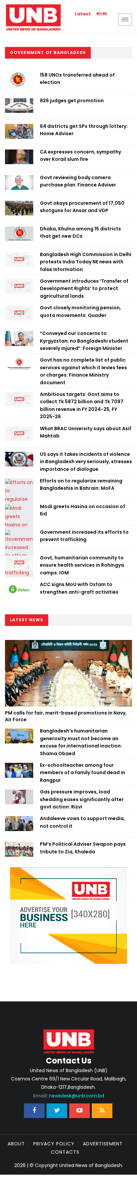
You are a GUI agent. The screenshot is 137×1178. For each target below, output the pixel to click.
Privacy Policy (53, 1143)
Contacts (65, 1152)
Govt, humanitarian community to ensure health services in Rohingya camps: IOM (82, 565)
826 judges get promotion (72, 100)
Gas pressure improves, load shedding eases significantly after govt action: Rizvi (82, 799)
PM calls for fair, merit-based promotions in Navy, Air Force (66, 716)
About (16, 1143)
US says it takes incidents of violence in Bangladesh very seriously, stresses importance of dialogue (86, 461)
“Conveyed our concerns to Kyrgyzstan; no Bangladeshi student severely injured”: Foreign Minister (84, 341)
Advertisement (103, 1143)
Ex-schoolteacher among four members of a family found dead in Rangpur (82, 772)
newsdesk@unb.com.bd (68, 1095)
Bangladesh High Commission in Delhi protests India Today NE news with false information (85, 262)
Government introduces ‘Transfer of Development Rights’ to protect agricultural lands (84, 288)
